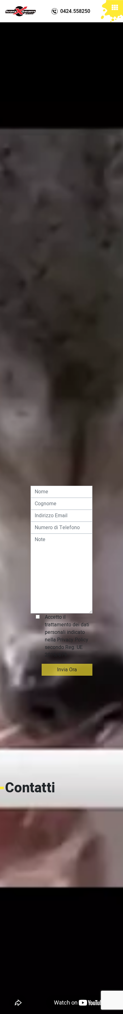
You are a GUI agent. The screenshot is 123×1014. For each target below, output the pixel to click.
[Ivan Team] (20, 11)
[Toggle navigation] (115, 8)
